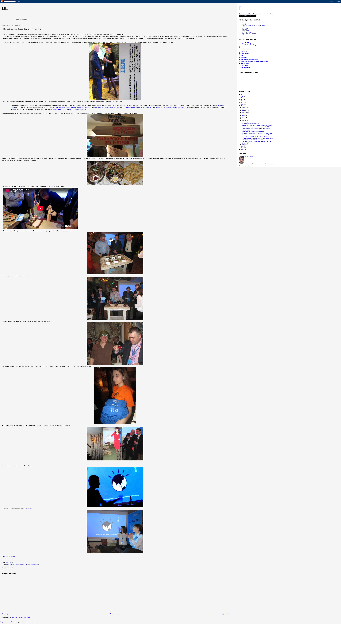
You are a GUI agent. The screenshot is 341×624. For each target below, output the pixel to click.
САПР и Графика (246, 32)
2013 (242, 104)
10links (244, 35)
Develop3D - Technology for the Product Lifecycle (254, 61)
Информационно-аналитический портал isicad (254, 23)
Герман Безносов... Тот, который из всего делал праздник (69, 109)
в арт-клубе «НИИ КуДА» (112, 107)
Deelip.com (244, 47)
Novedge (244, 29)
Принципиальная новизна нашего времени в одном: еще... (257, 133)
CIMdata (244, 27)
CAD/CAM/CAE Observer (249, 33)
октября (244, 110)
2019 (242, 96)
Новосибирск (22, 564)
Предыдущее (225, 614)
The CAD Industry (245, 67)
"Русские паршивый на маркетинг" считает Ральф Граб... (257, 138)
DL (5, 8)
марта (244, 122)
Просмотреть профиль (245, 165)
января (244, 144)
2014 (242, 102)
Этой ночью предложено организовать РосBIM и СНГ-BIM (257, 135)
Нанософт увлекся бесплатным (250, 123)
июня (243, 117)
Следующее (5, 614)
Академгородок (10, 564)
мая (243, 118)
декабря (244, 107)
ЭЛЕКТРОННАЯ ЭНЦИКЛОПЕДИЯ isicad (253, 25)
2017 (242, 97)
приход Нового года (98, 107)
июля (243, 115)
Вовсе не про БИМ (247, 130)
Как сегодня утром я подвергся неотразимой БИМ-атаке (257, 126)
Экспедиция (34, 564)
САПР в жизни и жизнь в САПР (249, 59)
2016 (242, 99)
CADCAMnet (245, 28)
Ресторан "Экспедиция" (9, 556)
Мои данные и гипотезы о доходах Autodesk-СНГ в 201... (257, 125)
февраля (244, 143)
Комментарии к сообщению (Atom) (21, 617)
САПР (242, 55)
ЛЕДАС (244, 24)
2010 (242, 148)
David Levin (250, 156)
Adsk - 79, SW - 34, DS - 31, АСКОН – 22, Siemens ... (256, 136)
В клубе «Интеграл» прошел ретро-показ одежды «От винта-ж (72, 107)
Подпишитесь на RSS (6, 622)
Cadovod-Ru (244, 57)
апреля (244, 120)
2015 (242, 101)
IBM (38, 564)
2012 (242, 105)
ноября (244, 109)
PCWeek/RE (245, 31)
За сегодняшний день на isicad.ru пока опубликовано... (256, 128)
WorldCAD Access (246, 49)
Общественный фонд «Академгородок (133, 107)
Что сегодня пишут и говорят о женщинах (253, 139)
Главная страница (115, 614)
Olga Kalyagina (245, 63)
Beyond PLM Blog (246, 43)
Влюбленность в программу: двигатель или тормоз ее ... (257, 141)
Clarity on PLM (245, 53)
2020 (242, 94)
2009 (242, 149)
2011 (242, 146)
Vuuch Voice (244, 65)
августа (244, 114)
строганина (28, 564)
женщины (16, 564)
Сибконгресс (28, 508)
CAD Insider (244, 51)
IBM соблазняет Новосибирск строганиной (253, 131)
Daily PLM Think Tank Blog (248, 45)
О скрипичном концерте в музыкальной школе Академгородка (166, 107)
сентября (244, 112)
